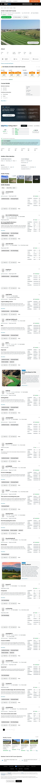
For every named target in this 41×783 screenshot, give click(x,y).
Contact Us (12, 768)
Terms (22, 772)
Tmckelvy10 (9, 683)
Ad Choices (5, 766)
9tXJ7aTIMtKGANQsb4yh (12, 215)
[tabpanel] (20, 32)
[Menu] (1, 4)
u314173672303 (9, 243)
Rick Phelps (28, 94)
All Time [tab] (24, 125)
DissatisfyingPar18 (10, 538)
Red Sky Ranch (26, 564)
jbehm (7, 343)
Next (37, 737)
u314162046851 (9, 418)
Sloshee (8, 490)
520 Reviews (10, 14)
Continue (18, 781)
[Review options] (39, 191)
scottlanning (9, 608)
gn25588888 (9, 466)
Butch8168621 (9, 443)
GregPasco (8, 269)
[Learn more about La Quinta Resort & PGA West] (11, 378)
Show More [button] (3, 100)
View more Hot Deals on (5, 79)
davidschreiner (9, 513)
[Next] (39, 67)
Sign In (37, 4)
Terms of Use (33, 766)
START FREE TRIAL (34, 1)
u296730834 (9, 294)
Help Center (21, 768)
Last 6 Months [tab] (30, 125)
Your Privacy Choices (20, 766)
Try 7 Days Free (9, 115)
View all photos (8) (34, 42)
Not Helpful (13, 208)
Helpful (5, 208)
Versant (9, 772)
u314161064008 (9, 192)
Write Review (10, 750)
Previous (36, 737)
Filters (3, 187)
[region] (20, 777)
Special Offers (26, 768)
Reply (19, 208)
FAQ (16, 768)
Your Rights (3, 774)
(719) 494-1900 (26, 13)
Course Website (35, 13)
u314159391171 (9, 633)
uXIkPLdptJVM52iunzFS (11, 319)
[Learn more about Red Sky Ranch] (11, 571)
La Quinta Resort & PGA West (29, 373)
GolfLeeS (8, 390)
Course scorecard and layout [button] (7, 63)
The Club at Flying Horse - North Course (7, 745)
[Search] (23, 4)
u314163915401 (9, 707)
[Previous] (37, 67)
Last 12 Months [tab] (36, 125)
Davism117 (8, 584)
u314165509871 (9, 661)
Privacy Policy (11, 766)
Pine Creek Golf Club (16, 744)
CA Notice (27, 766)
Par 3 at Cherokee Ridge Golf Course (33, 745)
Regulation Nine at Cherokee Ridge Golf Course (25, 745)
